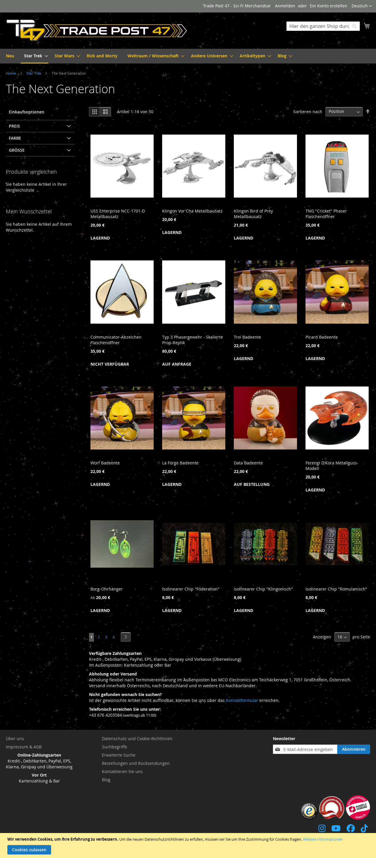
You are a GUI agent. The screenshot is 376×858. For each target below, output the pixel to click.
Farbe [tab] (15, 138)
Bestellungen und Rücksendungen (136, 763)
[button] (362, 6)
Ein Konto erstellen (328, 6)
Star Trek (34, 73)
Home (11, 73)
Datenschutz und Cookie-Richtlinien (137, 738)
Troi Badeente (247, 337)
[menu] (188, 56)
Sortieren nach (307, 111)
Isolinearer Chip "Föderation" (190, 589)
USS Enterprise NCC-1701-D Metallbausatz (117, 213)
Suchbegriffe (114, 747)
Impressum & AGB (24, 747)
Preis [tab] (14, 126)
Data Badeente (248, 463)
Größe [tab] (17, 150)
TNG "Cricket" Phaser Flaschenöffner (326, 213)
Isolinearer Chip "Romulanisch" (336, 589)
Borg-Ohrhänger (106, 589)
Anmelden (285, 6)
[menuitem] (10, 56)
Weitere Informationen (323, 839)
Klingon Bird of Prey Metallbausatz (253, 213)
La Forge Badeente (180, 463)
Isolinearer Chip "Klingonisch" (263, 589)
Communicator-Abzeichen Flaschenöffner (116, 339)
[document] (188, 845)
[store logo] (97, 30)
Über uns (15, 738)
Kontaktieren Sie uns (122, 771)
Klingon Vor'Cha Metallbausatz (192, 211)
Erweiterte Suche (118, 755)
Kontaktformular (242, 700)
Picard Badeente (322, 337)
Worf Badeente (105, 463)
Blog (106, 779)
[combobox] (323, 26)
